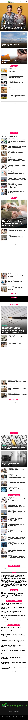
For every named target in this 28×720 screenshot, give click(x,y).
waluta (24, 585)
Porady (4, 597)
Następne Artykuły (14, 560)
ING (17, 578)
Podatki (12, 595)
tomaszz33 (3, 619)
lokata (6, 581)
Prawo (14, 597)
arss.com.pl (4, 615)
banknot (16, 575)
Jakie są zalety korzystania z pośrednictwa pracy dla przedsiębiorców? (13, 663)
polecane (8, 583)
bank (10, 575)
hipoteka (14, 578)
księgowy (2, 581)
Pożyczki (10, 597)
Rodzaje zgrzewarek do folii (7, 630)
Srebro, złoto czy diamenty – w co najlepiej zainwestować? (11, 658)
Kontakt (10, 711)
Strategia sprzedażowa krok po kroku (10, 653)
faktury (22, 576)
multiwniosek (19, 581)
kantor (11, 580)
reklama (7, 584)
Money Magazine (15, 624)
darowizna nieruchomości (13, 576)
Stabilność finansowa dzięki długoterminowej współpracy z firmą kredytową (11, 646)
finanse (3, 578)
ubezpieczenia (7, 585)
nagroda (24, 581)
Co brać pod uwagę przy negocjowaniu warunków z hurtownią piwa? (13, 667)
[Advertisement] (14, 118)
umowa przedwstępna (15, 585)
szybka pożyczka (22, 584)
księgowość (21, 580)
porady (13, 583)
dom (20, 576)
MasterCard (11, 581)
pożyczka (18, 583)
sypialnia (16, 584)
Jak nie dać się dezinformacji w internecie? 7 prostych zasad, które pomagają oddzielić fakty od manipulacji (13, 635)
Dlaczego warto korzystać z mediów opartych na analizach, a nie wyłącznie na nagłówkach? (12, 641)
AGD (2, 575)
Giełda (8, 593)
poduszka (3, 583)
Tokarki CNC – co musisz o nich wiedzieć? (11, 627)
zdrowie (2, 586)
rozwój (11, 584)
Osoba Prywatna (5, 595)
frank (11, 578)
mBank (15, 581)
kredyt (15, 580)
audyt (4, 575)
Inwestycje (21, 593)
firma (7, 578)
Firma (3, 593)
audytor (6, 575)
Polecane (18, 595)
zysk (5, 586)
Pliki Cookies (16, 711)
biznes (7, 576)
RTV (14, 584)
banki (13, 575)
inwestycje (7, 580)
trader (2, 585)
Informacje (13, 593)
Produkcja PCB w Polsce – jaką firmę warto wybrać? (13, 650)
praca (24, 583)
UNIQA (20, 585)
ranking (3, 584)
